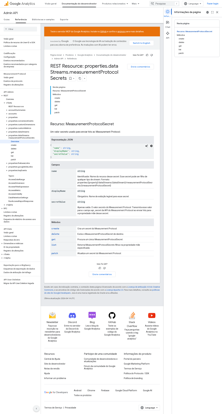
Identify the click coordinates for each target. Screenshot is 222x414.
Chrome (91, 390)
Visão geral (50, 3)
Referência (21, 19)
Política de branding (133, 378)
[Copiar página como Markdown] (80, 78)
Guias (7, 19)
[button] (19, 95)
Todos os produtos (83, 395)
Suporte (64, 19)
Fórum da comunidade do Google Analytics (99, 367)
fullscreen (212, 12)
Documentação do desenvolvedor (79, 3)
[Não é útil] (151, 55)
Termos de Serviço (133, 368)
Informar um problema (55, 378)
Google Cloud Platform (126, 390)
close (217, 12)
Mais (134, 3)
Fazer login (212, 3)
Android (77, 390)
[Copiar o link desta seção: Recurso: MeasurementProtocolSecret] (117, 124)
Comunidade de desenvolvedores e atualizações (100, 360)
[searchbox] (20, 29)
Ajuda (47, 373)
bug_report (207, 12)
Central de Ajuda (52, 359)
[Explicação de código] (146, 145)
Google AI (147, 390)
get (53, 239)
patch (54, 253)
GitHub (103, 31)
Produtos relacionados (113, 3)
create (55, 228)
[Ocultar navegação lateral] (36, 409)
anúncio (121, 31)
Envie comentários (140, 66)
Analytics (28, 4)
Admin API (11, 13)
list (53, 244)
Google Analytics (84, 55)
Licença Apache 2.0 (114, 290)
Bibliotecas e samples (43, 19)
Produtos (70, 55)
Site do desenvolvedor (54, 364)
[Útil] (147, 55)
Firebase (105, 390)
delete (55, 233)
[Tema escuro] (151, 145)
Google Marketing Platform (137, 364)
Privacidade (70, 407)
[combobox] (164, 3)
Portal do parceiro (132, 359)
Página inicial (56, 55)
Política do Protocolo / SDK (136, 373)
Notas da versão (52, 368)
